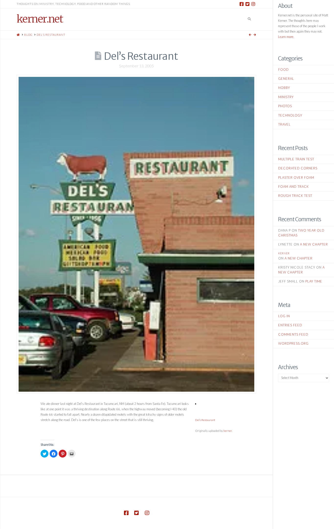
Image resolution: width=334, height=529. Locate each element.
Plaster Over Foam (296, 177)
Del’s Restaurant (205, 420)
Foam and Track (293, 186)
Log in (284, 316)
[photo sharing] (195, 404)
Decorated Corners (297, 168)
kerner (227, 430)
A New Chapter (314, 244)
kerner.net (40, 19)
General (286, 79)
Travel (284, 124)
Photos (285, 106)
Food (283, 69)
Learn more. (286, 37)
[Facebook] (242, 4)
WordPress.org (293, 343)
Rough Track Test (295, 196)
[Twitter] (247, 4)
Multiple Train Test (296, 159)
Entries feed (290, 325)
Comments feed (293, 334)
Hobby (284, 88)
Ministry (286, 97)
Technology (290, 115)
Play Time (313, 281)
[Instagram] (253, 4)
